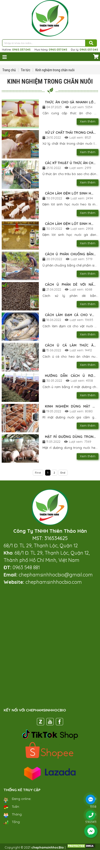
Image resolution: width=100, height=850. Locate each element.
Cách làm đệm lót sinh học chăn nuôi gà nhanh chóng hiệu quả (70, 223)
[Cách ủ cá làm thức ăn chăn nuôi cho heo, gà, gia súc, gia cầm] (20, 357)
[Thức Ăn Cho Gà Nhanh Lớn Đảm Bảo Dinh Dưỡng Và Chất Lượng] (20, 114)
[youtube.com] (50, 722)
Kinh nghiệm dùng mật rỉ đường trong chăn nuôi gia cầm (70, 406)
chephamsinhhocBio (47, 847)
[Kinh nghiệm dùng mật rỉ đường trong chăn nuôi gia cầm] (20, 418)
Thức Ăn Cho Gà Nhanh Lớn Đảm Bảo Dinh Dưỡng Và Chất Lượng (70, 102)
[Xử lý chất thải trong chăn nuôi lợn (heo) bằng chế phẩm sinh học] (20, 144)
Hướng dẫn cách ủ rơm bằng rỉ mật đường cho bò (70, 375)
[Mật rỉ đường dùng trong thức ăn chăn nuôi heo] (20, 448)
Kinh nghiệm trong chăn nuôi (55, 70)
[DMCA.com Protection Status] (81, 847)
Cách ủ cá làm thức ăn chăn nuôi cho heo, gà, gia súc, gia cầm (70, 345)
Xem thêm (87, 121)
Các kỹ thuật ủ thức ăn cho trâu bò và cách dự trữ (70, 163)
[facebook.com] (59, 722)
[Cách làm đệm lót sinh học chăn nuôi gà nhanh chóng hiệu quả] (20, 235)
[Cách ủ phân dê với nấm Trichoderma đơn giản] (20, 296)
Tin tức (25, 70)
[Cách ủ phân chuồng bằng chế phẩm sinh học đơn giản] (20, 266)
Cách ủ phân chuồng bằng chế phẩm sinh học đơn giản (70, 254)
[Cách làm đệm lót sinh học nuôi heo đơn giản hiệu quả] (20, 205)
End (62, 472)
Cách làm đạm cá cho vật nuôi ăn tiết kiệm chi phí (70, 315)
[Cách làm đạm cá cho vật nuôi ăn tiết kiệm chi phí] (20, 326)
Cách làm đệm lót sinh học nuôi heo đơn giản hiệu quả (70, 193)
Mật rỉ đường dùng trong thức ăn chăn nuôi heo (70, 436)
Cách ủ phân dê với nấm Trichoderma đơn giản (70, 284)
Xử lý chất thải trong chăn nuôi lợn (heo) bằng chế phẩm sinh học (70, 132)
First (38, 472)
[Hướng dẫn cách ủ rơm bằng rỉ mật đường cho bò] (20, 387)
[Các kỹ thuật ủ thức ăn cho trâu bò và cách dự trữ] (20, 174)
